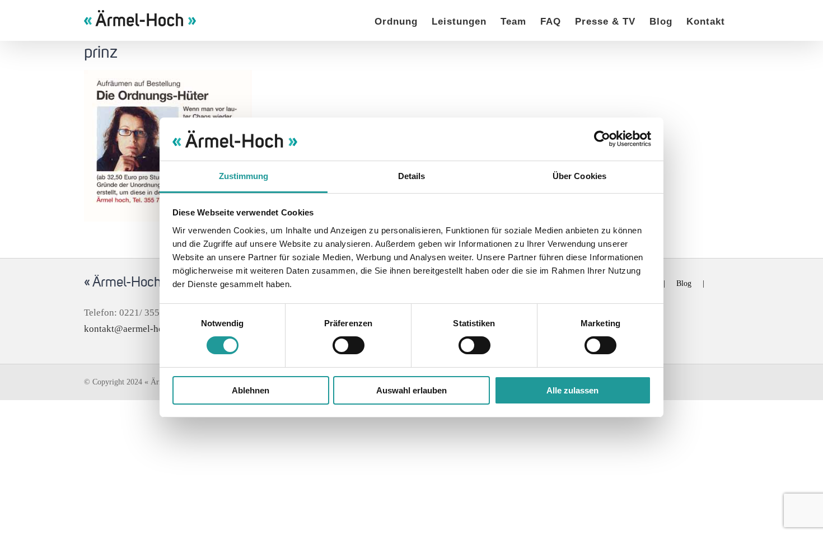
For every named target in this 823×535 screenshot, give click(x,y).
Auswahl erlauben (411, 390)
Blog (683, 283)
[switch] (348, 345)
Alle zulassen (572, 390)
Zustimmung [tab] (244, 176)
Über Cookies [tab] (579, 176)
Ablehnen (250, 390)
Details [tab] (411, 176)
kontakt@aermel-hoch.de (134, 328)
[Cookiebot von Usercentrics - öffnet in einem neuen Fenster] (602, 138)
